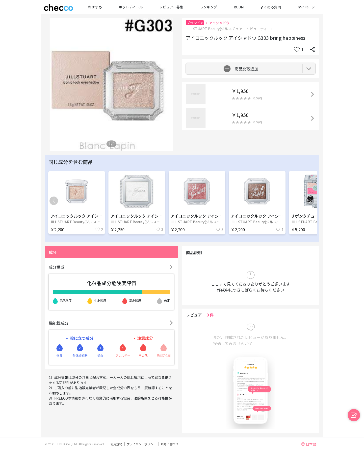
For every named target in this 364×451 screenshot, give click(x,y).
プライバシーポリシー (141, 444)
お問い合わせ (169, 444)
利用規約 (116, 444)
